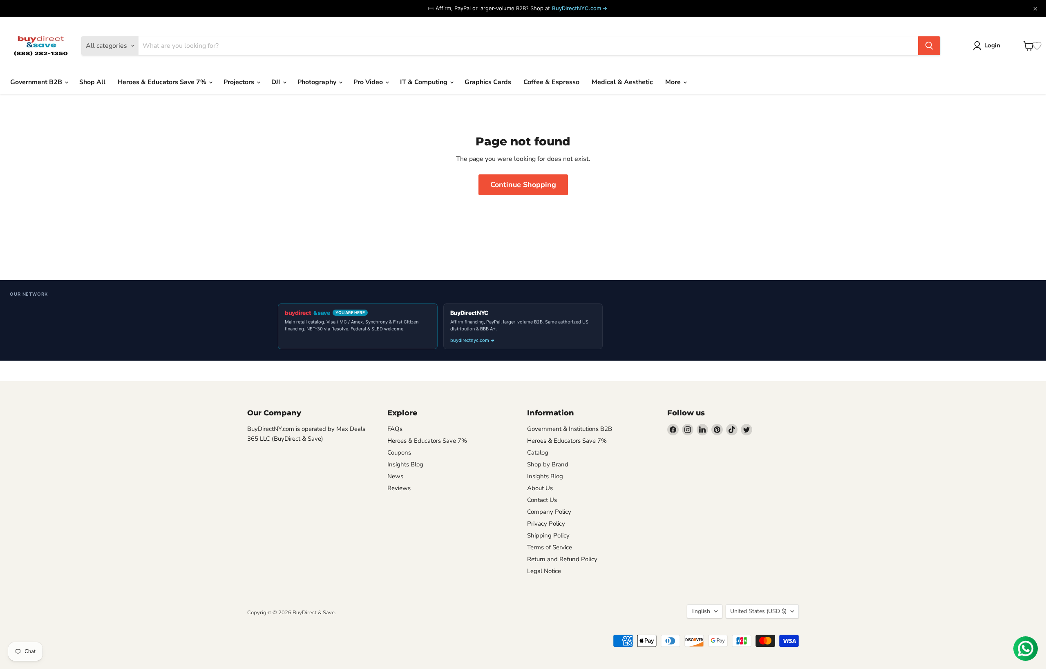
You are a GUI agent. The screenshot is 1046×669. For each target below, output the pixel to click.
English (700, 611)
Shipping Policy (548, 535)
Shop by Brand (547, 464)
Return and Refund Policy (562, 559)
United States (758, 611)
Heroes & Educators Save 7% (163, 82)
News (395, 476)
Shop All (92, 82)
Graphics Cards (488, 82)
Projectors (240, 82)
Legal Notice (544, 571)
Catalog (537, 452)
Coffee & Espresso (551, 82)
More (673, 82)
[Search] (929, 45)
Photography (317, 82)
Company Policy (549, 512)
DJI (276, 82)
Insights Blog (405, 464)
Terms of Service (549, 547)
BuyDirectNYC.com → (579, 8)
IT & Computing (424, 82)
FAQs (394, 429)
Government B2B (37, 82)
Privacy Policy (546, 524)
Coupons (399, 452)
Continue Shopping (523, 185)
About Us (540, 488)
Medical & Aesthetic (622, 82)
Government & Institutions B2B (569, 429)
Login (992, 45)
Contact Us (542, 500)
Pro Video (368, 82)
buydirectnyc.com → (472, 340)
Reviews (399, 488)
